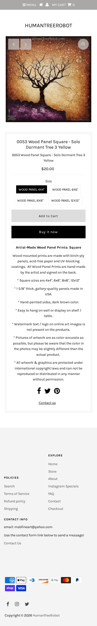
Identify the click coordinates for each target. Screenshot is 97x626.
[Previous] (13, 44)
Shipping (11, 509)
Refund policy (14, 501)
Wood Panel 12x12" (65, 200)
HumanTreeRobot (48, 25)
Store (52, 471)
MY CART (63, 5)
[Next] (25, 44)
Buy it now (48, 232)
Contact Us (12, 543)
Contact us (47, 403)
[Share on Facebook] (39, 392)
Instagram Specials (63, 486)
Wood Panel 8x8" (30, 200)
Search (9, 486)
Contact (54, 501)
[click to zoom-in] (83, 44)
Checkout (55, 509)
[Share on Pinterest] (57, 392)
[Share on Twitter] (47, 392)
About (52, 479)
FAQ (51, 494)
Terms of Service (16, 494)
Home (52, 464)
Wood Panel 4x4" (32, 189)
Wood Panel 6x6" (65, 189)
